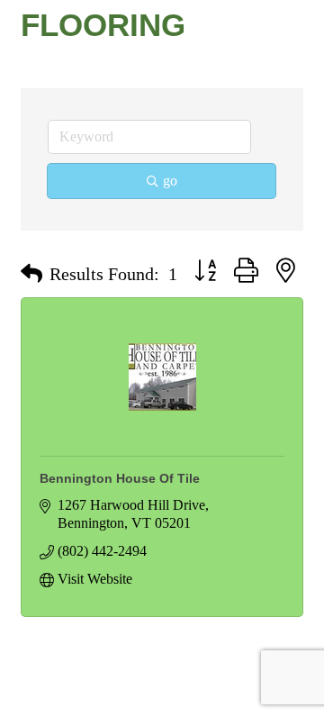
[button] (31, 274)
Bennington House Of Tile (120, 478)
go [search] (170, 180)
